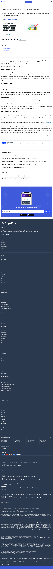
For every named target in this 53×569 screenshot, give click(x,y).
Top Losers (3, 414)
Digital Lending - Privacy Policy (19, 560)
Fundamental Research (4, 364)
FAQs (2, 560)
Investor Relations (4, 246)
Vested (15, 465)
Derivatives (3, 342)
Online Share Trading (4, 334)
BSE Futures (33, 476)
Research (18, 178)
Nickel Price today (28, 490)
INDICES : (3, 470)
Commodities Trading (4, 344)
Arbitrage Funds (22, 497)
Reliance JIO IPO (3, 423)
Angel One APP (4, 462)
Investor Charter (38, 560)
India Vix (45, 471)
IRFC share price (3, 438)
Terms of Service (26, 554)
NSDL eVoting (15, 561)
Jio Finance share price (43, 442)
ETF (2, 272)
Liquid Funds (9, 497)
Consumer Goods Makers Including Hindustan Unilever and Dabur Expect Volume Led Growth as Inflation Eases (24, 161)
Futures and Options (4, 268)
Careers (2, 250)
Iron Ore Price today (36, 490)
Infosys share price (43, 440)
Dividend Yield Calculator (5, 304)
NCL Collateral (3, 561)
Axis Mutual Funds (21, 494)
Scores (30, 558)
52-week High (3, 408)
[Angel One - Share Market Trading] (4, 2)
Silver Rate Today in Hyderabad (7, 487)
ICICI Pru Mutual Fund (36, 494)
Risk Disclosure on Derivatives (28, 561)
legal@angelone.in (28, 552)
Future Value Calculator (5, 306)
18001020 (4, 448)
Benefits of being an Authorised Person (7, 384)
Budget (3, 175)
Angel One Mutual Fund (5, 494)
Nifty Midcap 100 (29, 471)
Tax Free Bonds (3, 282)
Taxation (28, 178)
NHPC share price (17, 440)
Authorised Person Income (5, 386)
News (2, 362)
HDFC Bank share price (17, 438)
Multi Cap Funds (39, 497)
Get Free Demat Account (26, 567)
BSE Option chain (41, 479)
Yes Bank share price (4, 444)
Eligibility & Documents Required (6, 388)
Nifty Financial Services (15, 471)
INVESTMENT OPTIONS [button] (5, 253)
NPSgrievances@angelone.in (5, 550)
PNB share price (29, 441)
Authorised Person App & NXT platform (7, 392)
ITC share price (42, 441)
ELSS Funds (4, 497)
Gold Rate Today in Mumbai (6, 483)
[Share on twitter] (12, 39)
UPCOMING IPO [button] (3, 419)
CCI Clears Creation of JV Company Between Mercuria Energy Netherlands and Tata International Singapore (23, 155)
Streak (11, 465)
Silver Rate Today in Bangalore (19, 487)
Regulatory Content (12, 558)
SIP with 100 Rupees (4, 259)
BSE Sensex (35, 471)
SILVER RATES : (4, 486)
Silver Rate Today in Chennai (30, 487)
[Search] (50, 1)
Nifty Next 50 (22, 471)
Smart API (30, 462)
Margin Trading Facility (23, 462)
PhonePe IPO (3, 431)
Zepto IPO (2, 429)
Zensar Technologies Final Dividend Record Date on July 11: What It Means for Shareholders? (20, 164)
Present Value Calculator (5, 314)
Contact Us (3, 242)
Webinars (2, 248)
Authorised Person (4, 351)
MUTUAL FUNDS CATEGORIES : (6, 496)
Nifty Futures (4, 476)
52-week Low (3, 410)
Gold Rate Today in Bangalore (7, 484)
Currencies (3, 274)
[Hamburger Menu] (51, 1)
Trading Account (3, 332)
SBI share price (16, 442)
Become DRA (3, 380)
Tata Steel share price (30, 438)
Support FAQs (11, 448)
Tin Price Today (43, 490)
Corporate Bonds (4, 280)
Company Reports (4, 369)
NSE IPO (2, 421)
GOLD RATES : (3, 481)
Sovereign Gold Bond (4, 286)
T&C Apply (6, 560)
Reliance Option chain (32, 479)
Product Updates (12, 178)
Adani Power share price (31, 440)
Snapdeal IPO (3, 433)
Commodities (8, 175)
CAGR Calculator (4, 302)
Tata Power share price (18, 444)
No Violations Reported (6, 48)
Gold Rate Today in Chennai (26, 483)
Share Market (23, 178)
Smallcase (7, 465)
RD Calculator (3, 312)
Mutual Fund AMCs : (5, 493)
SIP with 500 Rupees (4, 261)
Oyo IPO (2, 425)
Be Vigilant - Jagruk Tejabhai (5, 373)
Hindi (26, 175)
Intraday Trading (3, 336)
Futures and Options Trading (5, 346)
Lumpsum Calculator (4, 300)
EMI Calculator (3, 323)
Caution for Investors (38, 561)
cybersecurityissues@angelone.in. (31, 551)
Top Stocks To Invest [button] (5, 437)
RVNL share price (17, 441)
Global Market (22, 175)
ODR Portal (20, 561)
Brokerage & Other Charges (5, 238)
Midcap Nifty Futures (19, 476)
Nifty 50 (3, 471)
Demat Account (3, 330)
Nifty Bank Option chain (13, 479)
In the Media (3, 244)
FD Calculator (3, 310)
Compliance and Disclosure (7, 54)
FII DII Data (3, 416)
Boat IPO (2, 427)
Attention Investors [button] (5, 502)
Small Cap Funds (15, 497)
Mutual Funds (47, 175)
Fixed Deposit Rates (36, 462)
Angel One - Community (5, 371)
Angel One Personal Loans (30, 560)
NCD (2, 278)
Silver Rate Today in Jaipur (40, 487)
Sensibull (3, 465)
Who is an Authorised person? (6, 382)
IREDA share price (4, 441)
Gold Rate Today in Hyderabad (37, 483)
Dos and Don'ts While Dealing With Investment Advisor (42, 558)
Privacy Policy (20, 554)
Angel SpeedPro (16, 462)
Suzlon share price (4, 440)
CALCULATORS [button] (4, 292)
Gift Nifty (3, 473)
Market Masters (34, 175)
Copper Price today (5, 490)
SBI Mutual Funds (14, 494)
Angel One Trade (10, 462)
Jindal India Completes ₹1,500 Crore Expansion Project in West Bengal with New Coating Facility (21, 158)
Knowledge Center (4, 358)
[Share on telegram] (6, 39)
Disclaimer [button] (3, 535)
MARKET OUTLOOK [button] (4, 400)
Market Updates (41, 175)
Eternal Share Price (30, 442)
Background (5, 52)
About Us (2, 240)
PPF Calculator (3, 321)
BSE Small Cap (40, 471)
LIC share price (42, 444)
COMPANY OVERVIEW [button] (5, 234)
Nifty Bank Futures (11, 476)
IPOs (29, 175)
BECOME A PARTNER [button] (4, 376)
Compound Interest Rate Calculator (6, 308)
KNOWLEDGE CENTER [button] (5, 326)
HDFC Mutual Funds (28, 494)
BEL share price (29, 444)
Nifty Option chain (5, 479)
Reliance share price (43, 438)
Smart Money (3, 360)
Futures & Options (15, 175)
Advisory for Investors (45, 560)
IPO (1, 340)
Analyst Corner (3, 353)
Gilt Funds (28, 497)
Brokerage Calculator (4, 293)
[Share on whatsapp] (9, 39)
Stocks (2, 255)
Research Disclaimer (4, 558)
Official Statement (6, 50)
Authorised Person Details (5, 394)
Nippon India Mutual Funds (46, 494)
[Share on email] (17, 39)
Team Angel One (8, 11)
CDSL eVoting (9, 561)
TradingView (19, 465)
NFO (2, 263)
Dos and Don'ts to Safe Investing (22, 558)
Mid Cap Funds (33, 497)
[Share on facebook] (15, 39)
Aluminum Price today (13, 490)
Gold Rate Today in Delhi (16, 483)
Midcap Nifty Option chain (23, 479)
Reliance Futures (27, 476)
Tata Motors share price (5, 442)
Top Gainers (3, 412)
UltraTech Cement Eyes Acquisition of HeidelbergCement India (14, 167)
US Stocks (3, 270)
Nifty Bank (7, 471)
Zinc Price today (21, 490)
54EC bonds (3, 284)
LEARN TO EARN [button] (4, 356)
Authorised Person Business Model (6, 390)
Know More (9, 145)
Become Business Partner (5, 378)
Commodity (3, 276)
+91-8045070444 (18, 551)
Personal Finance (5, 178)
